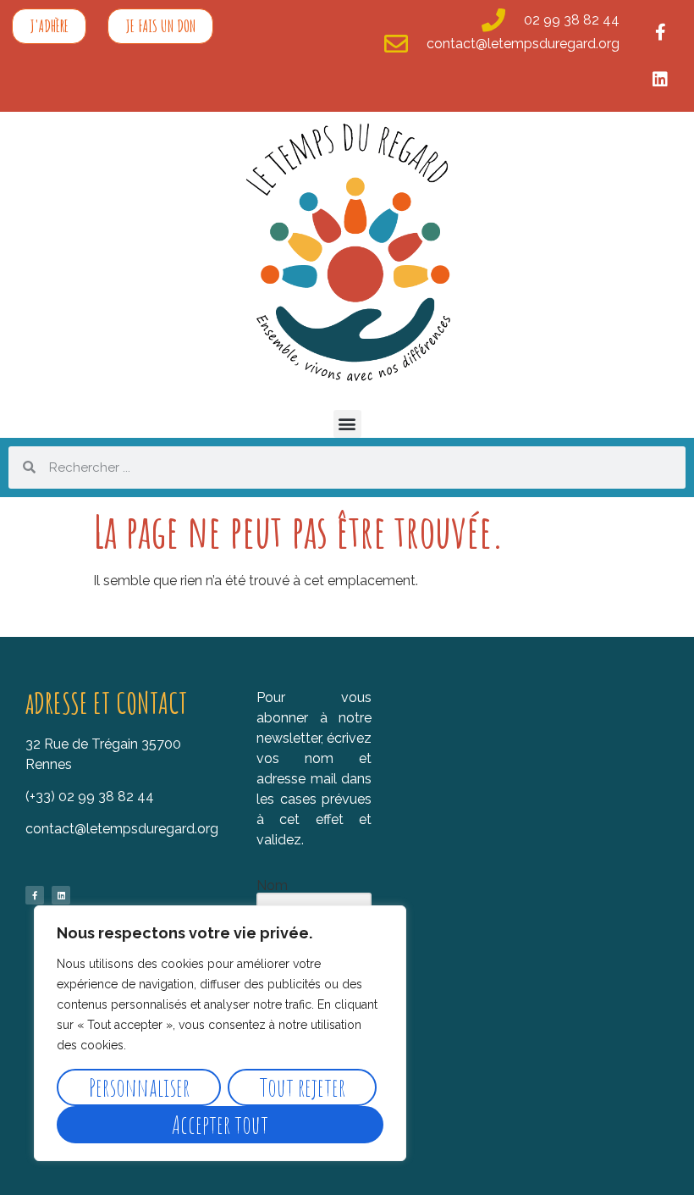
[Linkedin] (660, 79)
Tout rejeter (302, 1087)
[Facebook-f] (660, 32)
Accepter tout (220, 1124)
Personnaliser (139, 1087)
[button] (347, 424)
